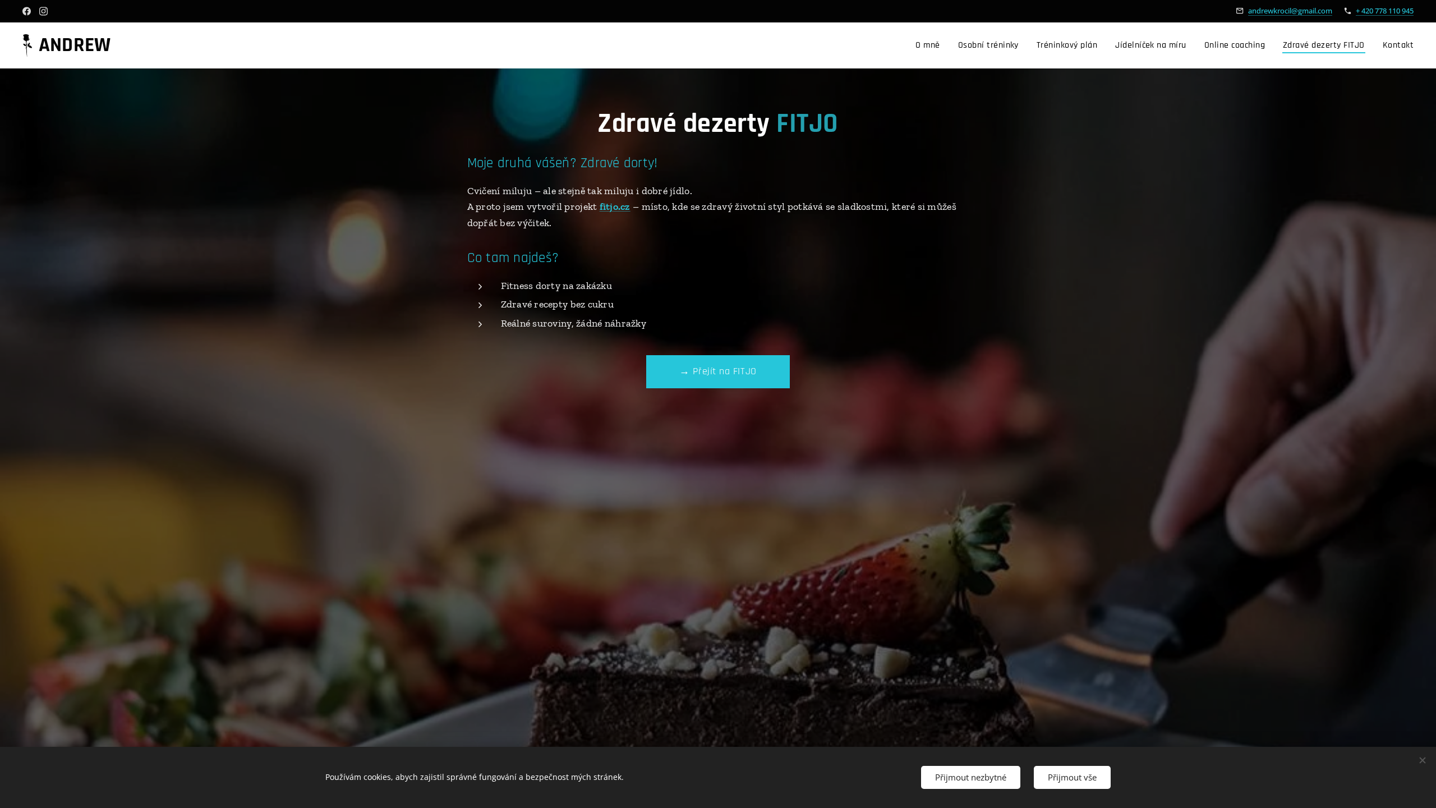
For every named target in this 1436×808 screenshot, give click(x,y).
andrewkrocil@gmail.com (1290, 11)
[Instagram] (43, 11)
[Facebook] (27, 11)
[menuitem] (931, 45)
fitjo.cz (615, 206)
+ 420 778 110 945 (1385, 11)
